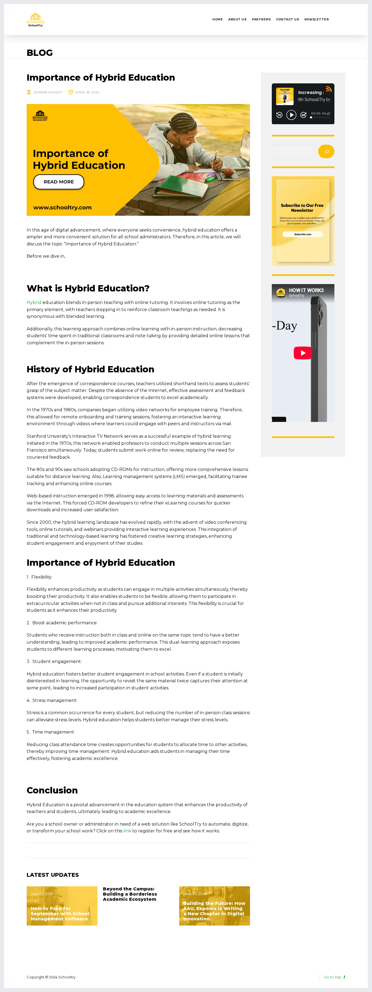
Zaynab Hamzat (47, 92)
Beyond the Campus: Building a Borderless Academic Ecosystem (130, 894)
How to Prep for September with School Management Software (60, 913)
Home (217, 19)
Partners (261, 19)
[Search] (326, 151)
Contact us (287, 19)
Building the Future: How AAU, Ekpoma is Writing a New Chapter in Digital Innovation (214, 911)
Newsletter (316, 19)
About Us (237, 19)
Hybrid (34, 302)
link (127, 830)
